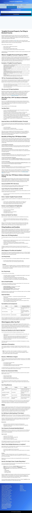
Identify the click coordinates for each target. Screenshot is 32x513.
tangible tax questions (14, 95)
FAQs (18, 7)
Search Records (16, 14)
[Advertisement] (16, 22)
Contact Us (22, 7)
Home (6, 4)
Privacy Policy (22, 489)
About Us (21, 485)
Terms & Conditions (23, 490)
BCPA (16, 40)
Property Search (10, 4)
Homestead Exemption (17, 4)
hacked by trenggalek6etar (16, 1)
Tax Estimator (24, 4)
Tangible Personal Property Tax (11, 7)
